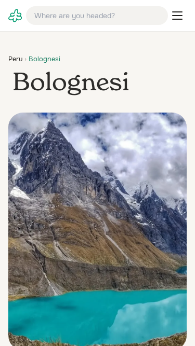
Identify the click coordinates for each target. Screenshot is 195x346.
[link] (15, 15)
